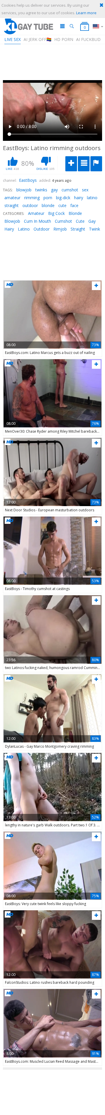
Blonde (75, 213)
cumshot (70, 190)
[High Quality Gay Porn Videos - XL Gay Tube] (28, 26)
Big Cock (56, 213)
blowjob (24, 190)
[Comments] (84, 163)
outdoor (30, 205)
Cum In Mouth (37, 221)
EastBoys (28, 180)
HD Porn (63, 39)
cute (62, 205)
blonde (48, 205)
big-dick (63, 197)
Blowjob (12, 221)
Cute (80, 221)
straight (11, 205)
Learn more (86, 12)
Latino (24, 229)
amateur (12, 197)
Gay (92, 221)
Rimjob (60, 229)
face (74, 205)
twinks (41, 190)
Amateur (36, 213)
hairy (78, 197)
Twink (94, 229)
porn (47, 197)
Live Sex (12, 39)
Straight (78, 229)
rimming (32, 197)
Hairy (9, 229)
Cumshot (63, 221)
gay (54, 190)
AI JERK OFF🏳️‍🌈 (37, 39)
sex (85, 190)
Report (96, 163)
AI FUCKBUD (88, 39)
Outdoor (42, 229)
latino (92, 197)
